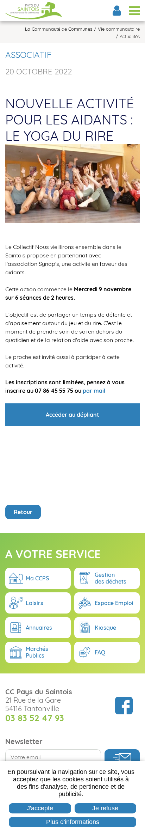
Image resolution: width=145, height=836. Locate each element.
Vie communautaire (119, 29)
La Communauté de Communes (58, 29)
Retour (23, 511)
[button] (72, 183)
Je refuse (105, 808)
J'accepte (40, 808)
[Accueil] (33, 10)
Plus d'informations (72, 821)
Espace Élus (117, 11)
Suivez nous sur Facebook (124, 705)
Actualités (130, 36)
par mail (94, 390)
